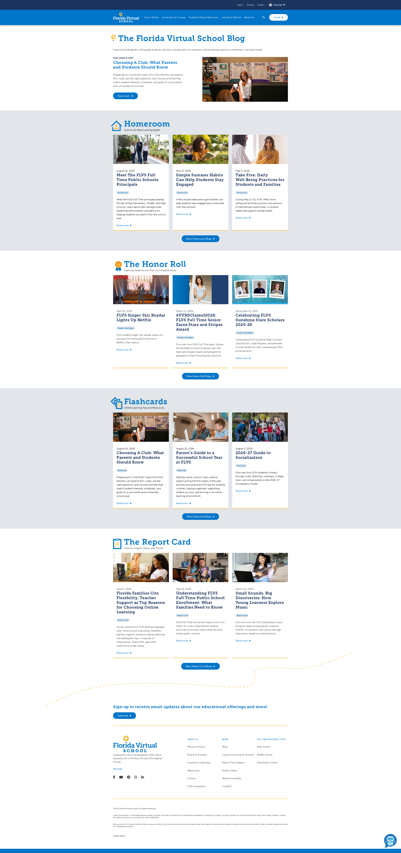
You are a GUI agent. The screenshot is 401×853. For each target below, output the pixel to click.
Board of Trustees (197, 754)
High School (263, 746)
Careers (261, 5)
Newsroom (193, 770)
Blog (224, 746)
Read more (124, 96)
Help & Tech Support (233, 762)
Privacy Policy (119, 836)
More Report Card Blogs (199, 666)
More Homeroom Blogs (199, 238)
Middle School (264, 754)
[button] (240, 4)
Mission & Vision (196, 746)
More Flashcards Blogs (199, 516)
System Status (229, 770)
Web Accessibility (231, 778)
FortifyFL (227, 786)
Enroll (277, 17)
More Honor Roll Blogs (199, 376)
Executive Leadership (199, 762)
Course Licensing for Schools (238, 754)
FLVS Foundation (196, 786)
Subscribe (123, 715)
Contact (250, 5)
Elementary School (267, 762)
